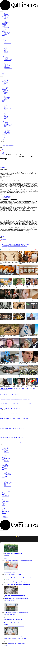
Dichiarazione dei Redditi (8, 59)
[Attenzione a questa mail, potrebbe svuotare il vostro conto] (20, 614)
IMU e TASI (4, 508)
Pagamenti (3, 493)
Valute (5, 118)
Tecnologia (3, 134)
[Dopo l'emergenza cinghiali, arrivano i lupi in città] (20, 548)
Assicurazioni (6, 57)
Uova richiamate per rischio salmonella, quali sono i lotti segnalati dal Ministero (14, 246)
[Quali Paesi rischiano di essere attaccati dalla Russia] (20, 617)
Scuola (3, 494)
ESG (4, 41)
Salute (3, 71)
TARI (3, 515)
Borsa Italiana (6, 47)
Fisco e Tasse (4, 16)
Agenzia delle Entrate (5, 496)
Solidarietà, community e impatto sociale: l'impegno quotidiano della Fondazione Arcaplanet (14, 418)
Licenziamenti (4, 503)
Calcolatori (3, 63)
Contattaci (7, 531)
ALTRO (1, 76)
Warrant (5, 50)
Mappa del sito (11, 531)
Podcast (3, 55)
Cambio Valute (6, 66)
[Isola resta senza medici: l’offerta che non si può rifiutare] (20, 631)
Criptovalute (6, 58)
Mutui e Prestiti (6, 25)
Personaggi (3, 35)
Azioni (5, 49)
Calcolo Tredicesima (7, 65)
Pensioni (3, 84)
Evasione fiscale (6, 452)
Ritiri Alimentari (6, 33)
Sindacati (3, 505)
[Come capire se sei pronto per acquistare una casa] (20, 566)
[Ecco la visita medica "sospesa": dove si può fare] (20, 621)
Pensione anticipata (7, 458)
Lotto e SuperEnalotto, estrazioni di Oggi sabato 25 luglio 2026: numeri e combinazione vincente (15, 399)
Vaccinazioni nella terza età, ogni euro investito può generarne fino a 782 (13, 245)
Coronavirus (2, 236)
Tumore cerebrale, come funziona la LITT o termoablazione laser (10, 408)
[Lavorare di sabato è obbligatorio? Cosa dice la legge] (20, 579)
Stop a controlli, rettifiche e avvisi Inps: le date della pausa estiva (10, 394)
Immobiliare (4, 24)
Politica (3, 101)
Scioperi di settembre (5, 143)
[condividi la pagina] (1, 178)
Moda (5, 93)
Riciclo (5, 109)
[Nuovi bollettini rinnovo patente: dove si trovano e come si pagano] (20, 638)
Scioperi (5, 34)
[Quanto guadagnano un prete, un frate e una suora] (20, 555)
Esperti (3, 73)
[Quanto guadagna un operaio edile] (20, 600)
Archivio (18, 531)
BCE (3, 506)
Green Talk (5, 42)
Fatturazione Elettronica (7, 60)
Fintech (5, 135)
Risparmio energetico (7, 110)
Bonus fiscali (6, 450)
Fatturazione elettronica (5, 511)
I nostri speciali (4, 54)
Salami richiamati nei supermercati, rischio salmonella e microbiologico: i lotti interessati (15, 244)
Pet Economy (6, 29)
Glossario (3, 53)
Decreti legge (4, 490)
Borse (3, 46)
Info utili (3, 31)
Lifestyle (3, 26)
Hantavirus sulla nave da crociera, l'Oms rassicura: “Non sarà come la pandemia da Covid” (16, 247)
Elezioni (5, 468)
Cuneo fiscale (4, 513)
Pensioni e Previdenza (7, 62)
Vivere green (6, 45)
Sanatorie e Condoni (5, 500)
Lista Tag (3, 518)
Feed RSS (15, 531)
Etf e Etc (5, 48)
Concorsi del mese (5, 144)
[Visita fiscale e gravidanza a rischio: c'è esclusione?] (20, 572)
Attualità (3, 72)
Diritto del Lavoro (7, 22)
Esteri (3, 38)
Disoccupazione (6, 463)
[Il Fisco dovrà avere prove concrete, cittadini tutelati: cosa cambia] (20, 607)
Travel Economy (6, 28)
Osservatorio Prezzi (5, 37)
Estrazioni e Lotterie (7, 32)
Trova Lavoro (6, 20)
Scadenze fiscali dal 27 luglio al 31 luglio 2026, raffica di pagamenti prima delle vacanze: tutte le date (16, 403)
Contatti (3, 74)
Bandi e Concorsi (6, 21)
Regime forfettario (7, 453)
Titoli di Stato (6, 51)
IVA (2, 502)
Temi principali (4, 516)
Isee (2, 512)
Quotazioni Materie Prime (8, 68)
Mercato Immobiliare (5, 465)
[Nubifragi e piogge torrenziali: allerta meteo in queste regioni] (20, 590)
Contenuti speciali (3, 531)
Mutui (5, 126)
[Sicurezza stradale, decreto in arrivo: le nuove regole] (20, 641)
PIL (2, 510)
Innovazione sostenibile (7, 43)
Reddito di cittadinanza (5, 495)
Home (3, 152)
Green (3, 39)
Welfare (3, 498)
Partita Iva (5, 485)
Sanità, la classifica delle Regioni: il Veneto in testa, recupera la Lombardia (11, 437)
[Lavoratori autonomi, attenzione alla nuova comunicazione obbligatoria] (20, 596)
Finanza (5, 13)
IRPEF (3, 504)
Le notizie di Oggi (5, 517)
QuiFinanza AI (4, 23)
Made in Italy (4, 499)
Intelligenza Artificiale (7, 70)
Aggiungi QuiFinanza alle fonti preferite (8, 145)
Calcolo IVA (6, 64)
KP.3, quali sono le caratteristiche (7, 196)
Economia (3, 12)
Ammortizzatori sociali (5, 501)
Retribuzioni (6, 462)
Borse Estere (6, 52)
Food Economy (6, 27)
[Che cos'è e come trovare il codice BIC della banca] (20, 624)
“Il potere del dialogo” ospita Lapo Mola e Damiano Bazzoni (9, 413)
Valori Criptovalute (7, 67)
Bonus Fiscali (6, 17)
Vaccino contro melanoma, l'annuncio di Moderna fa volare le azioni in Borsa (12, 428)
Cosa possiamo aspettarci (6, 197)
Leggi (5, 18)
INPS (3, 492)
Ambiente (5, 40)
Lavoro (3, 85)
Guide (3, 56)
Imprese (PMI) (6, 15)
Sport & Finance (4, 30)
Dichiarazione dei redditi (6, 491)
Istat (2, 509)
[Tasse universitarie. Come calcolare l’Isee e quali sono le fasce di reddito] (20, 582)
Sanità (3, 153)
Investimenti (6, 14)
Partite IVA (5, 464)
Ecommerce (4, 497)
